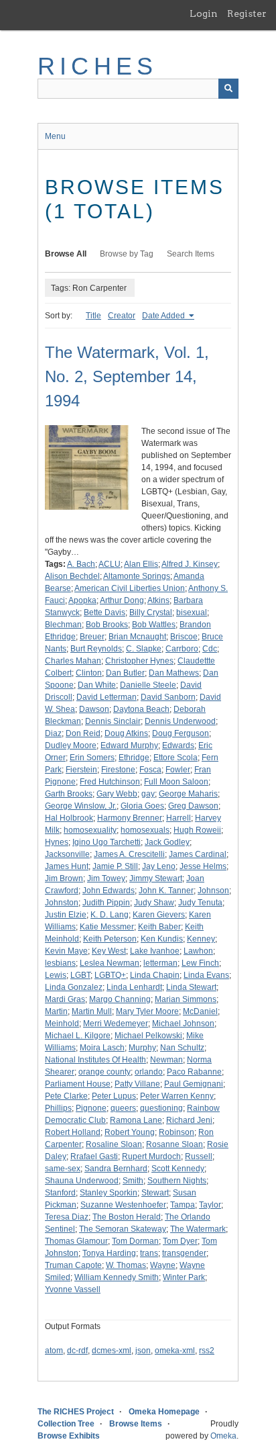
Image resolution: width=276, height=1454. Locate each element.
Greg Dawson (193, 806)
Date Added (164, 315)
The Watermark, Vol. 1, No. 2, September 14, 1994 (127, 376)
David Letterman (106, 697)
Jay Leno (159, 866)
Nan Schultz (182, 1047)
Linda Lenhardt (134, 987)
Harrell (178, 818)
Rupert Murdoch (151, 1156)
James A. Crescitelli (129, 854)
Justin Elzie (65, 914)
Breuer (92, 636)
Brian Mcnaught (137, 636)
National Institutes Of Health (95, 1059)
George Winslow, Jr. (81, 806)
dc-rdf (77, 1350)
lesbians (60, 963)
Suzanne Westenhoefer (123, 1205)
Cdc (209, 648)
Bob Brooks (107, 624)
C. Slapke (143, 648)
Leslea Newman (109, 963)
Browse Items (135, 1423)
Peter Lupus (114, 1096)
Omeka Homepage (164, 1411)
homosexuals (145, 830)
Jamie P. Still (115, 866)
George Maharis (188, 794)
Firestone (118, 769)
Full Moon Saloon (176, 781)
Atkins (158, 600)
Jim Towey (106, 878)
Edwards (178, 745)
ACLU (109, 564)
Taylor (210, 1205)
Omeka (223, 1436)
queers (123, 1108)
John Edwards (108, 890)
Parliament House (78, 1084)
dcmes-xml (111, 1350)
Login (204, 13)
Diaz (53, 733)
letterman (160, 963)
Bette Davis (104, 612)
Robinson (176, 1132)
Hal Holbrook (69, 818)
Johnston (61, 902)
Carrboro (181, 648)
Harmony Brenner (129, 818)
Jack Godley (167, 842)
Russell (198, 1156)
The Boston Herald (126, 1217)
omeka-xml (175, 1350)
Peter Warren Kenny (177, 1096)
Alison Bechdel (72, 576)
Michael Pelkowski (148, 1035)
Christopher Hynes (139, 661)
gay (148, 794)
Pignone (91, 1108)
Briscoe (184, 636)
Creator (121, 315)
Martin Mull (92, 1011)
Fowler (177, 769)
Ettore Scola (175, 757)
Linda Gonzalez (73, 987)
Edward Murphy (129, 745)
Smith (133, 1180)
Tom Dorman (135, 1241)
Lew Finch (200, 963)
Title (93, 315)
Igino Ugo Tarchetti (106, 842)
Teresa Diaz (66, 1217)
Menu (55, 136)
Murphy (142, 1047)
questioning (161, 1108)
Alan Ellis (141, 564)
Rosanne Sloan (174, 1144)
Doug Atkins (126, 733)
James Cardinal (197, 854)
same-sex (62, 1168)
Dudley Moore (70, 745)
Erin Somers (92, 757)
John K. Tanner (166, 890)
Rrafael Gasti (94, 1156)
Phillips (58, 1108)
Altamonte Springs (136, 576)
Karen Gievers (159, 914)
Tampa (182, 1205)
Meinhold (62, 1023)
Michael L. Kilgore (78, 1035)
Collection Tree (66, 1423)
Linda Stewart (191, 987)
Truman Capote (73, 1265)
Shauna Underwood (82, 1180)
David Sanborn (168, 697)
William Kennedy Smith (116, 1277)
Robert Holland (72, 1132)
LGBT (80, 975)
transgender (184, 1253)
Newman (166, 1059)
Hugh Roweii (197, 830)
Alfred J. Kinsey (189, 564)
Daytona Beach (141, 709)
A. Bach (81, 564)
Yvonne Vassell (72, 1289)
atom (54, 1350)
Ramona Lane (136, 1120)
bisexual (191, 612)
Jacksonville (67, 854)
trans (149, 1253)
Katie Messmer (107, 927)
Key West (109, 951)
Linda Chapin (155, 975)
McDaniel (200, 1011)
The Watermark (198, 1229)
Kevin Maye (66, 951)
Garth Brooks (68, 794)
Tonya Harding (109, 1253)
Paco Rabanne (194, 1072)
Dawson (94, 709)
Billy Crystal (150, 612)
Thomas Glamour (76, 1241)
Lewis (55, 975)
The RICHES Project (76, 1411)
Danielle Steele (148, 685)
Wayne (163, 1265)
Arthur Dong (122, 600)
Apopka (82, 600)
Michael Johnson (183, 1023)
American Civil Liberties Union (129, 588)
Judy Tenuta (200, 902)
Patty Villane (137, 1084)
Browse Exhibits (69, 1436)
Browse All (65, 254)
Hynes (56, 842)
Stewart (155, 1192)
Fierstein (81, 769)
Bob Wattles (154, 624)
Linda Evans (206, 975)
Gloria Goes (142, 806)
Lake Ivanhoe (155, 951)
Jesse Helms (203, 866)
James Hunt (66, 866)
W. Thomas (126, 1265)
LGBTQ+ (110, 975)
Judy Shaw (154, 902)
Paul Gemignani (193, 1084)
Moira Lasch (102, 1047)
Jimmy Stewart (155, 878)
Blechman (63, 624)
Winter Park (184, 1277)
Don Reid (83, 733)
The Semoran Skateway (122, 1229)
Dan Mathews (174, 673)
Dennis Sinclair (113, 721)
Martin (56, 1011)
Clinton (89, 673)
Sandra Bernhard (115, 1168)
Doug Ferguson (180, 733)
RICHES (97, 66)
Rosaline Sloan (114, 1144)
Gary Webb (116, 794)
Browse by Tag (126, 254)
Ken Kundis (162, 939)
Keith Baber (159, 927)
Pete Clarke (66, 1096)
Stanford (60, 1192)
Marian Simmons (185, 999)
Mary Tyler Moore (147, 1011)
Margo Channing (120, 999)
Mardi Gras (65, 999)
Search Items (190, 254)
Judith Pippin (106, 902)
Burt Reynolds (96, 648)
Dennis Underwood (180, 721)
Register (247, 13)
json (143, 1350)
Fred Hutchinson (110, 781)
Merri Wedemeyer (115, 1023)
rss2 (206, 1350)
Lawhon (198, 951)
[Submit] (228, 89)
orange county (104, 1072)
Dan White (97, 685)
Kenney (201, 939)
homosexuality (90, 830)
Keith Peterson (110, 939)
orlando (149, 1072)
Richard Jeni (189, 1120)
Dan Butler (125, 673)
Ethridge (134, 757)
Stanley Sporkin (108, 1192)
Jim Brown (64, 878)
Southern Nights (176, 1180)
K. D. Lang (109, 914)
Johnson (213, 890)
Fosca (150, 769)
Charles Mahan (73, 661)
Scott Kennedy (177, 1168)
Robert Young (130, 1132)
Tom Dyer (180, 1241)
